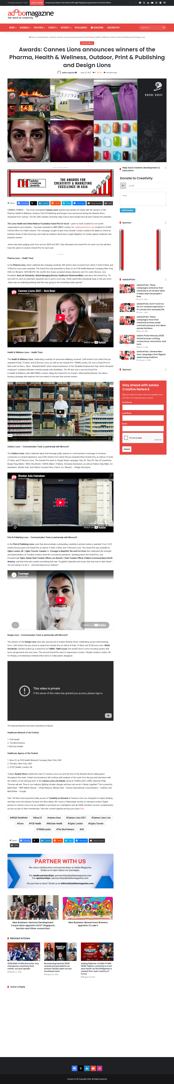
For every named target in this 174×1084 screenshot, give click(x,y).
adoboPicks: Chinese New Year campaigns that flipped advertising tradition (151, 354)
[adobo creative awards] (60, 183)
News (12, 28)
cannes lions (55, 817)
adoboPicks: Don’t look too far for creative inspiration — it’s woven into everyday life (151, 306)
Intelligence (81, 28)
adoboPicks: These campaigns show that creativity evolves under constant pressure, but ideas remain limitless (151, 322)
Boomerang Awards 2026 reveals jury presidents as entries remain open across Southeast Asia (58, 967)
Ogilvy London (76, 823)
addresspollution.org (84, 227)
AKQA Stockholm (19, 817)
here (82, 808)
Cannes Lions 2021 (77, 817)
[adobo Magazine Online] (30, 14)
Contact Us (71, 1079)
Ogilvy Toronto (96, 823)
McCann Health (55, 823)
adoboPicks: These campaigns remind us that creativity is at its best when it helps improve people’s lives (151, 291)
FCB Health (35, 823)
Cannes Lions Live (102, 817)
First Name (127, 402)
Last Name (127, 413)
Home (33, 37)
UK (82, 829)
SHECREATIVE (113, 28)
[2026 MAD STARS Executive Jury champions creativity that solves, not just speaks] (23, 952)
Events (52, 28)
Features (38, 28)
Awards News (42, 37)
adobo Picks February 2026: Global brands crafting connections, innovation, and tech (151, 340)
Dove (21, 823)
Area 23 (38, 817)
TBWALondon (44, 829)
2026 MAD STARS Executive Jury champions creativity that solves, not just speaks (23, 966)
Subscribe (98, 28)
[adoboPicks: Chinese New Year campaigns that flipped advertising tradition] (127, 355)
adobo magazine (68, 73)
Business (24, 28)
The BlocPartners (66, 829)
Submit (127, 449)
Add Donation (127, 210)
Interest (65, 28)
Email (125, 423)
